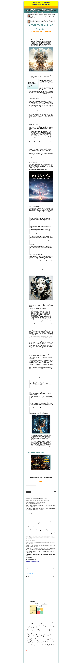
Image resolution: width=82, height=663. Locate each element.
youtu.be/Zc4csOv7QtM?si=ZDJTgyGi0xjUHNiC (32, 561)
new (37, 12)
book (50, 12)
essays (42, 12)
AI (46, 12)
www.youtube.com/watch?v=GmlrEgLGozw (40, 572)
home (28, 12)
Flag (31, 510)
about (32, 12)
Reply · (29, 510)
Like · (27, 510)
